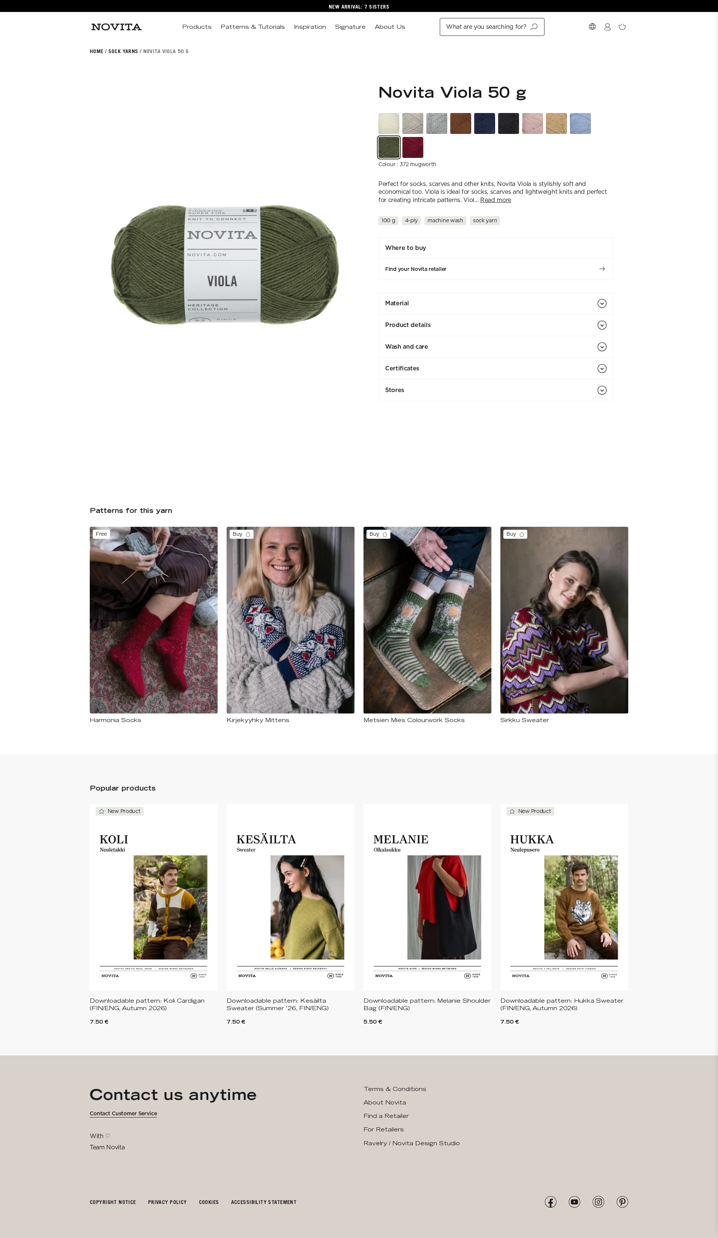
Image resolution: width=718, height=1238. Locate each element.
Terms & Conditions (394, 1088)
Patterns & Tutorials (253, 26)
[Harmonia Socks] (154, 625)
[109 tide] (580, 123)
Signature (350, 26)
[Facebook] (550, 1202)
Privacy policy (167, 1202)
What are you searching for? (486, 26)
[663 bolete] (460, 123)
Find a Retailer (386, 1115)
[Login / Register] (607, 27)
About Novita (384, 1102)
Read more (495, 200)
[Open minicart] (622, 27)
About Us (390, 26)
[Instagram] (598, 1202)
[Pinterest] (622, 1202)
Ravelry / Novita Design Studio (411, 1143)
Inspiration (310, 26)
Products (197, 26)
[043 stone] (436, 123)
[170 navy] (484, 123)
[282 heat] (556, 123)
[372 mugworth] (388, 147)
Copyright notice (113, 1202)
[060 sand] (412, 123)
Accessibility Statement (264, 1202)
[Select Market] (592, 27)
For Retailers (383, 1129)
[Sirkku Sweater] (564, 625)
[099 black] (508, 123)
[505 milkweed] (532, 123)
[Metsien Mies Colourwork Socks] (427, 625)
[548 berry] (412, 147)
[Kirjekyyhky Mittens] (291, 625)
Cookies (209, 1202)
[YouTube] (574, 1202)
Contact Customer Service (123, 1113)
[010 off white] (388, 123)
